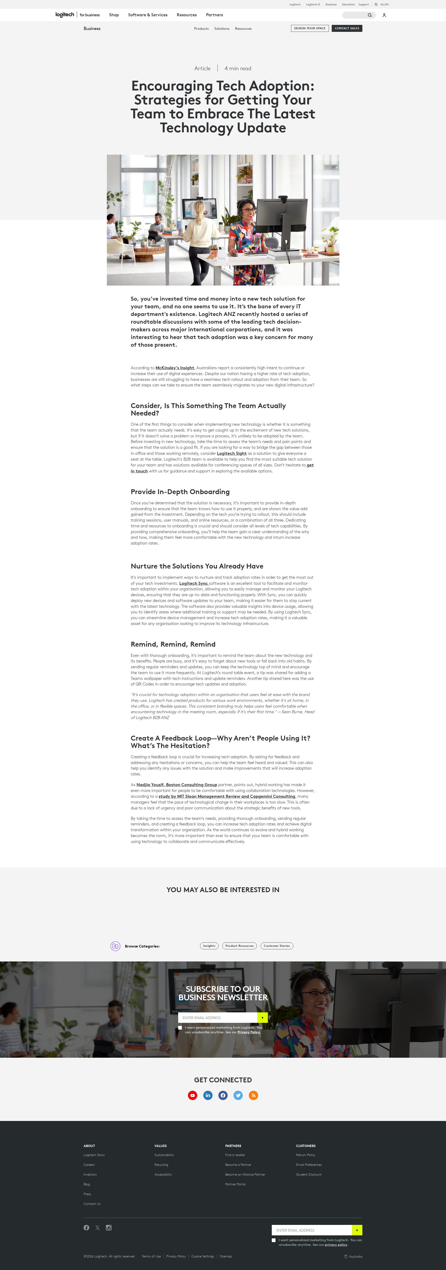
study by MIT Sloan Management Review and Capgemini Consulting (227, 796)
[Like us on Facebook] (86, 1228)
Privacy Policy (176, 1256)
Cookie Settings (202, 1256)
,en (384, 4)
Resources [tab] (187, 14)
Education (348, 4)
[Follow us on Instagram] (109, 1228)
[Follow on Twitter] (97, 1228)
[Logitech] (80, 14)
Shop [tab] (114, 14)
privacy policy (336, 1245)
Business (331, 4)
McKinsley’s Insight (175, 367)
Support (364, 4)
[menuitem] (201, 28)
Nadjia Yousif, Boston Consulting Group (177, 784)
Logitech (295, 4)
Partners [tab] (214, 14)
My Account (384, 15)
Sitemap (226, 1256)
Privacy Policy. (249, 1032)
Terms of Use (151, 1256)
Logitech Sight (232, 453)
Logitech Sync (194, 583)
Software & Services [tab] (147, 14)
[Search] (359, 15)
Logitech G (313, 4)
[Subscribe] (262, 1017)
